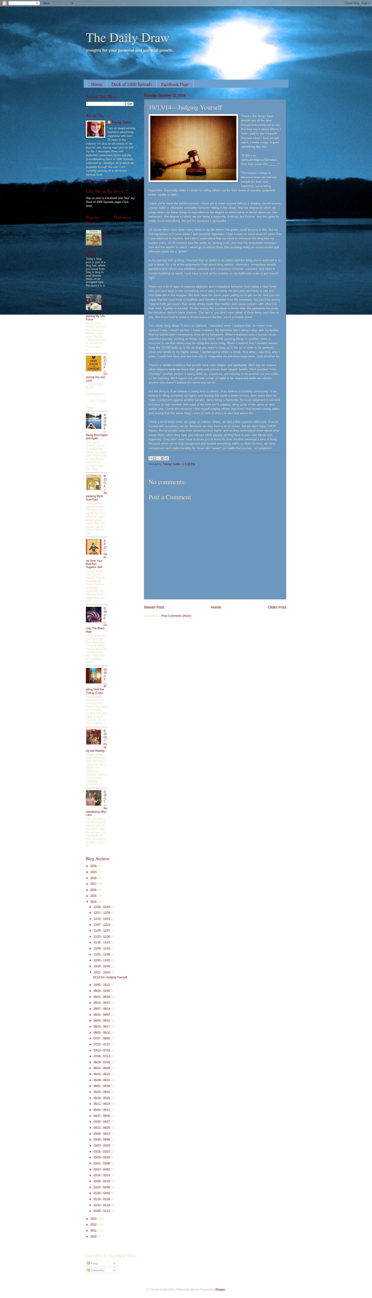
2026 (93, 866)
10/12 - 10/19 (102, 972)
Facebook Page (175, 84)
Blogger (220, 1289)
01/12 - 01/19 (102, 1205)
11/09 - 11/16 (102, 948)
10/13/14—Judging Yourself (110, 977)
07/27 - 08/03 (102, 1038)
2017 (93, 883)
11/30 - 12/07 (102, 930)
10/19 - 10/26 (102, 966)
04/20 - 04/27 (102, 1121)
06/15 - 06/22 (102, 1074)
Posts (94, 1263)
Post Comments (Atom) (176, 615)
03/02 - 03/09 (102, 1163)
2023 (93, 872)
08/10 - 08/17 (102, 1026)
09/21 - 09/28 (102, 996)
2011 (93, 1230)
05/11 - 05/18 (102, 1103)
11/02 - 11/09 (102, 954)
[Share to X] (159, 458)
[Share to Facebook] (163, 458)
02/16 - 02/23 (102, 1175)
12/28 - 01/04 (102, 907)
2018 (93, 878)
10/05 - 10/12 (102, 984)
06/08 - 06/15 (102, 1080)
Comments (97, 1270)
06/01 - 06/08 (102, 1086)
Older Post (277, 607)
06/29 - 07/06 (102, 1062)
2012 (93, 1224)
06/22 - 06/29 (102, 1068)
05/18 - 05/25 (102, 1098)
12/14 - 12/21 (102, 918)
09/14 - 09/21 (102, 1002)
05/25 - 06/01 (102, 1092)
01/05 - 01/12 (102, 1211)
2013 (93, 1218)
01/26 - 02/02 (102, 1193)
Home (96, 84)
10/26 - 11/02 (102, 960)
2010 (93, 1236)
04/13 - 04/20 (102, 1127)
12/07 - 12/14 (102, 924)
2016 (93, 890)
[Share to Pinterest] (167, 458)
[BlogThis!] (154, 458)
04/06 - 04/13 (102, 1133)
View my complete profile (101, 179)
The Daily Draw (127, 37)
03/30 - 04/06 (102, 1139)
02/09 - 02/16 (102, 1181)
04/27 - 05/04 (102, 1115)
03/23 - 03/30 (102, 1145)
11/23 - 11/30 (102, 936)
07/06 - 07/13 (102, 1056)
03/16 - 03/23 (102, 1151)
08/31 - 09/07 (102, 1014)
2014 (93, 901)
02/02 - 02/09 (102, 1187)
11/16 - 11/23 (102, 942)
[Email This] (150, 458)
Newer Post (154, 607)
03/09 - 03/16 (102, 1157)
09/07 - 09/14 (102, 1008)
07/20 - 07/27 (102, 1044)
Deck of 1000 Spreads (132, 84)
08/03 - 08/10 (102, 1032)
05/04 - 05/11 (102, 1109)
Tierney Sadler (121, 122)
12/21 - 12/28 (102, 912)
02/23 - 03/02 (102, 1169)
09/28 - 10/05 (102, 990)
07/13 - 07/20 (102, 1050)
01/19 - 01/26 (102, 1199)
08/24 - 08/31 (102, 1020)
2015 (93, 896)
